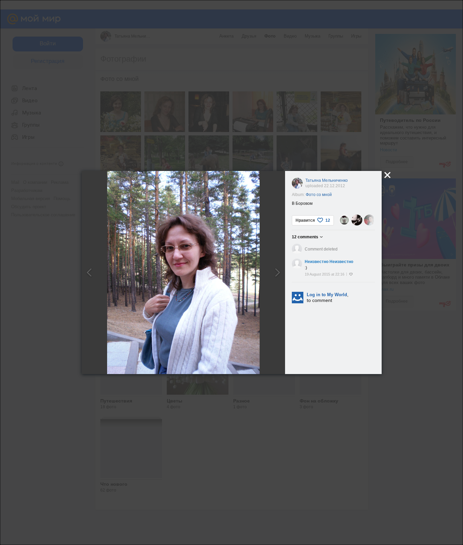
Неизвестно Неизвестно (329, 261)
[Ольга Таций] (369, 220)
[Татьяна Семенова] (356, 220)
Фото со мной (319, 194)
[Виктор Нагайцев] (344, 220)
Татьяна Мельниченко (326, 180)
